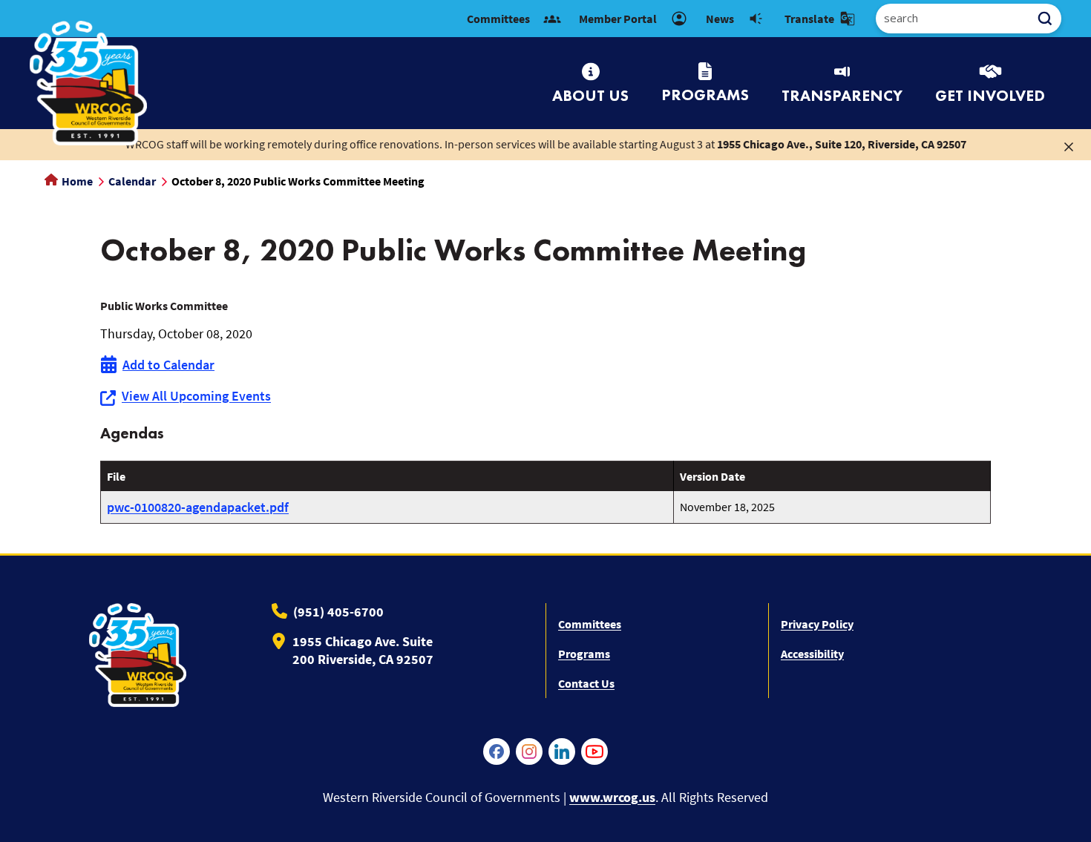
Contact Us (586, 683)
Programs (584, 653)
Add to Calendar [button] (168, 364)
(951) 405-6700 (338, 611)
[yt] (594, 751)
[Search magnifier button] (1050, 18)
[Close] (1068, 145)
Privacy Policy (817, 623)
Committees (589, 623)
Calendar (132, 181)
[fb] (496, 751)
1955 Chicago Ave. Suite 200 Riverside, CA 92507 (362, 650)
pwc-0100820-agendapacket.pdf (198, 507)
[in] (561, 751)
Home (76, 181)
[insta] (529, 751)
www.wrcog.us (612, 797)
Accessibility (812, 653)
